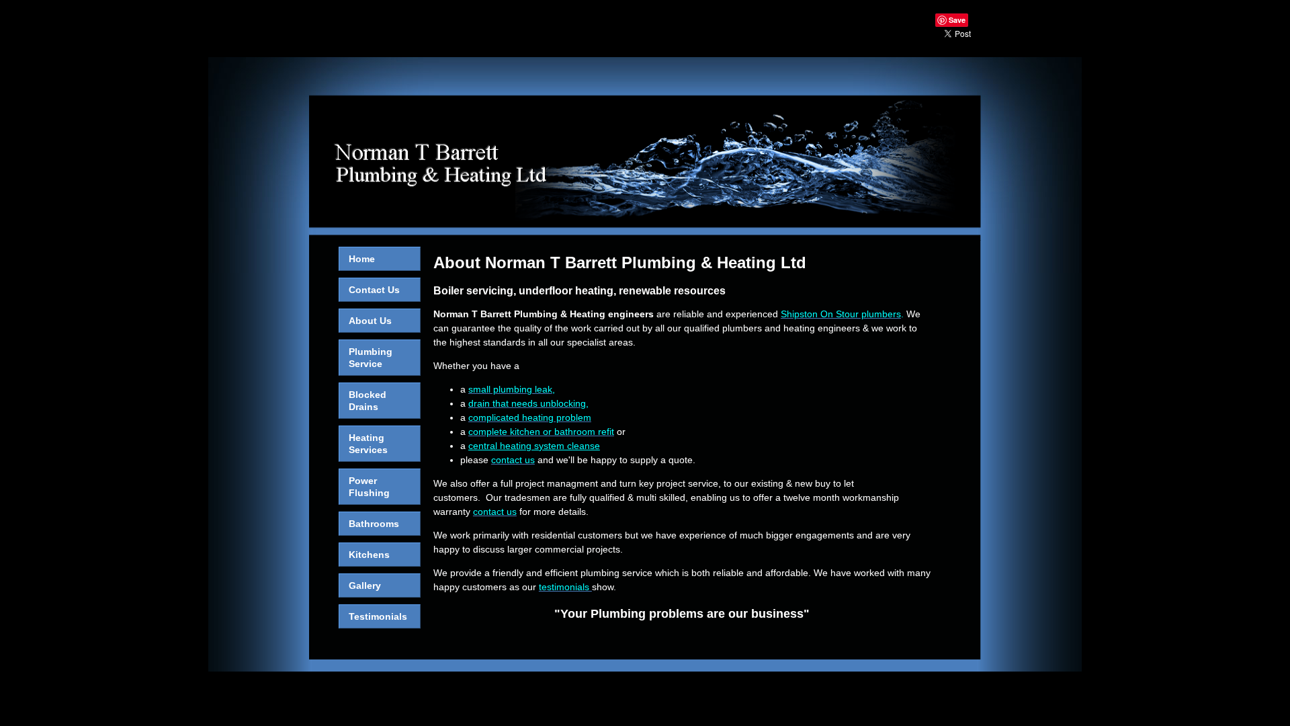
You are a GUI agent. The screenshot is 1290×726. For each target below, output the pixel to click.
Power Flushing (369, 486)
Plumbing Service (370, 357)
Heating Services (368, 443)
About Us (370, 320)
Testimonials (378, 616)
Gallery (365, 585)
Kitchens (369, 554)
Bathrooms (374, 523)
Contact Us (374, 289)
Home (362, 258)
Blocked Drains (367, 400)
